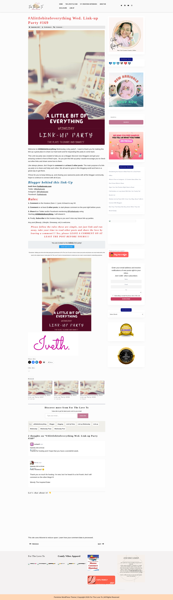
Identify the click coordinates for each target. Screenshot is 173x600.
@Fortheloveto (42, 192)
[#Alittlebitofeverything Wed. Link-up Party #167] (40, 387)
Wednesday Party (45, 429)
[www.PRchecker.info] (121, 589)
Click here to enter (67, 247)
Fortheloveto (42, 194)
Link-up (95, 424)
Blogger (52, 424)
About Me (103, 4)
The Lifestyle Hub (71, 4)
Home (61, 4)
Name (126, 279)
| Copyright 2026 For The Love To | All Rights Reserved (98, 597)
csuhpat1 (37, 444)
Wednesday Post (59, 429)
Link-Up (72, 8)
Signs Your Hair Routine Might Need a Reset (121, 187)
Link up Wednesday (84, 424)
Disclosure (63, 8)
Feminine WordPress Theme (65, 597)
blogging (60, 424)
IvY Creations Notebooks (88, 4)
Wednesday (33, 429)
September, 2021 (35, 27)
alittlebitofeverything (39, 424)
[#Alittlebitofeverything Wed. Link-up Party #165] (92, 387)
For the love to (47, 27)
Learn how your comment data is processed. (76, 538)
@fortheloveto (39, 189)
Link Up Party (70, 424)
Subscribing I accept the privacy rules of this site (127, 295)
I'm (126, 290)
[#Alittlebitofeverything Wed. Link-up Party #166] (66, 387)
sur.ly (92, 582)
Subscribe (83, 415)
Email (126, 284)
